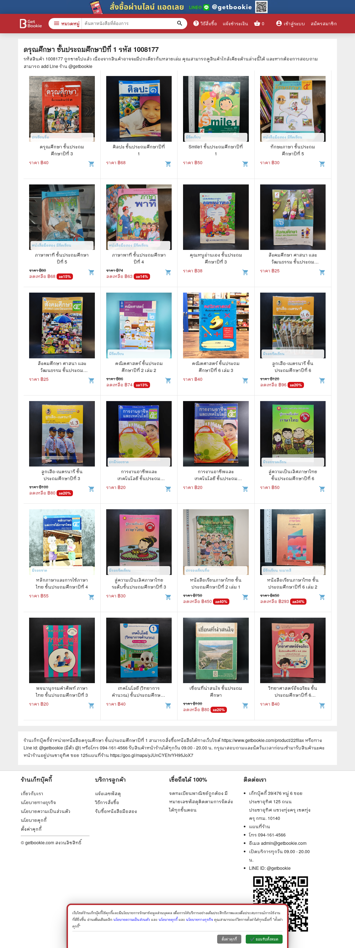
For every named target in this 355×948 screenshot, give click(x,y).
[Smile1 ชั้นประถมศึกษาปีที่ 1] (216, 109)
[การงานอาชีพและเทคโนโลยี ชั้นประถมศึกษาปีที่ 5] (139, 434)
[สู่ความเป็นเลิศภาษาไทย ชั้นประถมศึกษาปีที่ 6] (293, 434)
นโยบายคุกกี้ (34, 820)
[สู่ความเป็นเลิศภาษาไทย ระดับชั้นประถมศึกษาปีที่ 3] (139, 542)
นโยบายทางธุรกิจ (38, 802)
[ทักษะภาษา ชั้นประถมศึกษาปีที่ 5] (293, 109)
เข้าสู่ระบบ (290, 23)
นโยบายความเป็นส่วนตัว (45, 811)
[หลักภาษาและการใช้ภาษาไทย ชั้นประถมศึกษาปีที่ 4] (62, 542)
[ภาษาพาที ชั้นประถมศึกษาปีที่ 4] (139, 218)
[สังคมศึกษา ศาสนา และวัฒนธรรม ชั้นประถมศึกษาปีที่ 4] (62, 326)
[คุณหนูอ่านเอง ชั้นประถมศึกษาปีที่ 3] (216, 218)
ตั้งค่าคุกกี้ (31, 829)
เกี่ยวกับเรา (32, 793)
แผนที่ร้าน (259, 826)
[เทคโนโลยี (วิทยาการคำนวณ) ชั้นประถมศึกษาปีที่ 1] (139, 651)
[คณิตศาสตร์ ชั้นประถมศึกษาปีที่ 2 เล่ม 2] (139, 326)
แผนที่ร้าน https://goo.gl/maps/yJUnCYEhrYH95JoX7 (140, 755)
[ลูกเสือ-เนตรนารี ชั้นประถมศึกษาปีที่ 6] (293, 326)
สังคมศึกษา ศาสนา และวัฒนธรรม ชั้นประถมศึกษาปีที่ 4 (62, 370)
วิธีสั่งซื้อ (205, 23)
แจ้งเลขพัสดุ (108, 793)
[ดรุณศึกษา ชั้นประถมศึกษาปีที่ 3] (62, 109)
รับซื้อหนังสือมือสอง (116, 811)
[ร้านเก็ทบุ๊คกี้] (30, 24)
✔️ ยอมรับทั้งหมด (264, 939)
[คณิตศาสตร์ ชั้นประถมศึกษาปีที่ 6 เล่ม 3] (216, 326)
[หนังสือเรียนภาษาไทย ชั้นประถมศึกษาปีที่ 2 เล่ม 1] (216, 542)
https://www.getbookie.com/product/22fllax (263, 740)
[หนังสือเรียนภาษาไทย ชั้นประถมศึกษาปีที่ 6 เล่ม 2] (293, 542)
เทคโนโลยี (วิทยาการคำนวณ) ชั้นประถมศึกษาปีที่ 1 (139, 695)
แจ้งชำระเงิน (235, 23)
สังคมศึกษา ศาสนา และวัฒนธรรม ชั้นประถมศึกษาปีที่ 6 (292, 262)
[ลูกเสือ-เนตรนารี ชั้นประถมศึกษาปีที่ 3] (62, 434)
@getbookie (279, 868)
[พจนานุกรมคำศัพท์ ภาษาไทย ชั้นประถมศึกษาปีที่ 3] (62, 651)
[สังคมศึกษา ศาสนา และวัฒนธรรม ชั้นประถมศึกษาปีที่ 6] (293, 218)
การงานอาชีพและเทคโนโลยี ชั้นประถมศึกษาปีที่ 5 (138, 478)
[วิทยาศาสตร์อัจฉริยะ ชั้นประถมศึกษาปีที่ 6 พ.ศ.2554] (293, 651)
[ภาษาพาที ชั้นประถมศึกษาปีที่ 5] (62, 218)
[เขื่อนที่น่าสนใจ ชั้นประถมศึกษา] (216, 651)
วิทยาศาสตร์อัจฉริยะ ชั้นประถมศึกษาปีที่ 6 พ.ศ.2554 (292, 695)
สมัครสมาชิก (324, 23)
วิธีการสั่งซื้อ (107, 802)
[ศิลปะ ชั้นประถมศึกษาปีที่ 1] (139, 109)
